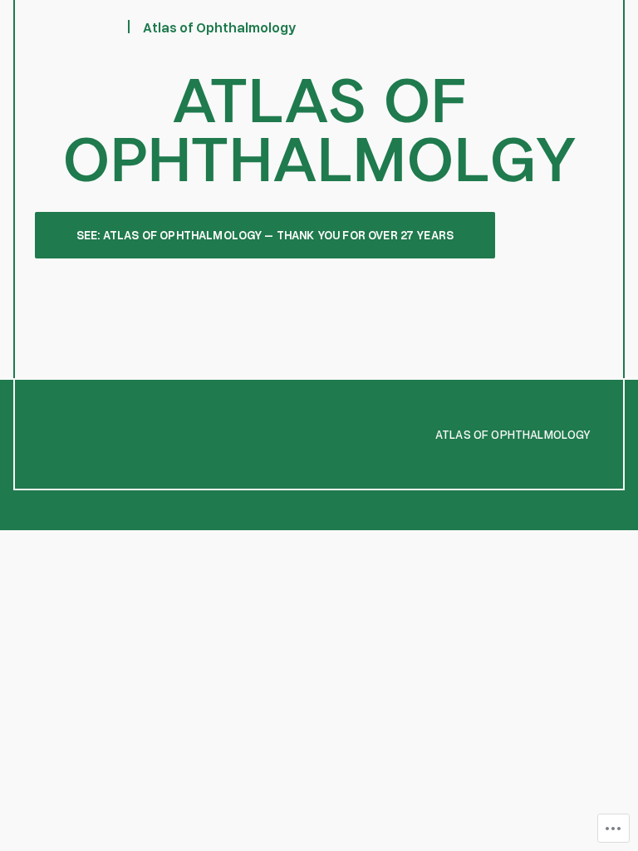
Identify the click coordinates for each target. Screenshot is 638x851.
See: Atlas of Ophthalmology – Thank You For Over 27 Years (265, 235)
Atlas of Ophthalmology (220, 27)
